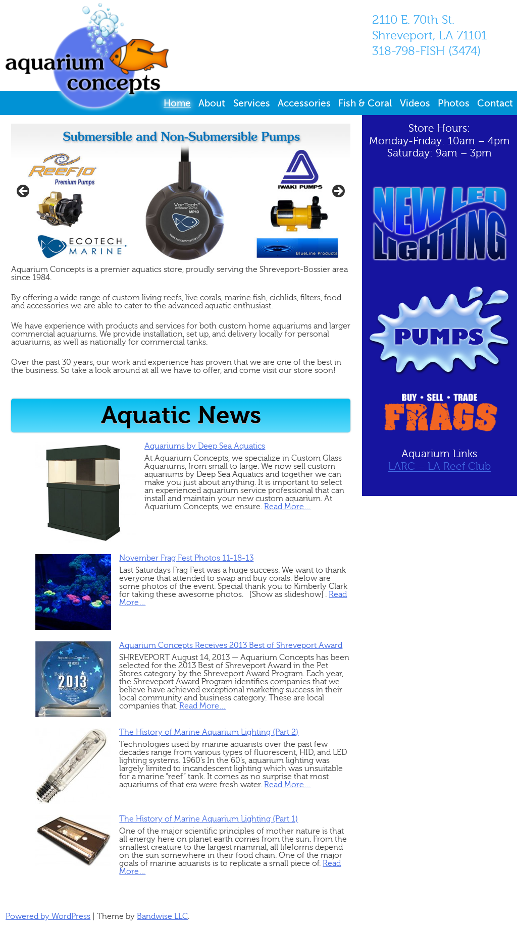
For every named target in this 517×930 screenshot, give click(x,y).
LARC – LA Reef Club (439, 466)
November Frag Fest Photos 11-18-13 (186, 558)
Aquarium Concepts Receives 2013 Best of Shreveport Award (230, 645)
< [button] (23, 191)
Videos (415, 103)
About (211, 103)
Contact (495, 103)
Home (177, 103)
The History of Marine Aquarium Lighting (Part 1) (208, 819)
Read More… (287, 506)
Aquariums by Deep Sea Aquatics (204, 446)
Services (251, 103)
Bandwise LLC (162, 916)
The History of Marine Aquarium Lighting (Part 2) (208, 732)
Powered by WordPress (48, 916)
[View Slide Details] (180, 194)
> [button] (337, 191)
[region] (180, 194)
